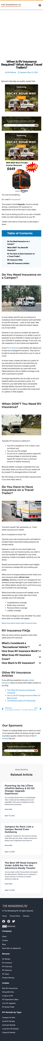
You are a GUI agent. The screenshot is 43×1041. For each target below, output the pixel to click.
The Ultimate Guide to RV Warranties (21, 701)
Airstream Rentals (8, 1025)
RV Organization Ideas (10, 1000)
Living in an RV (7, 996)
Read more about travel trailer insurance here (19, 623)
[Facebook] (3, 921)
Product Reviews (8, 978)
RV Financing (7, 967)
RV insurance (14, 199)
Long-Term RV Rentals (10, 1029)
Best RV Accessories (10, 988)
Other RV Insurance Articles (18, 263)
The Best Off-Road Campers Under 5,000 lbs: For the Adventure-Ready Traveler (21, 865)
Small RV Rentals (8, 1021)
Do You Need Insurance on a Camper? (18, 242)
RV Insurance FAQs (15, 260)
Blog (4, 944)
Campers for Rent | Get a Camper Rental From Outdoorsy (19, 829)
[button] (40, 5)
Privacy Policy (15, 916)
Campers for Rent (8, 1018)
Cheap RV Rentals (8, 1033)
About (4, 936)
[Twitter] (13, 921)
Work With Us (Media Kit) (11, 948)
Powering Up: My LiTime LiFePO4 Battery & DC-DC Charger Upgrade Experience (20, 789)
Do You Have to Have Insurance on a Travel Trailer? (21, 255)
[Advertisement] (21, 32)
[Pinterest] (8, 921)
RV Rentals (6, 959)
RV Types (5, 974)
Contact (5, 940)
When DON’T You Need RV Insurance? (17, 249)
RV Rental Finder (8, 1007)
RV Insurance (7, 963)
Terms (4, 916)
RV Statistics (7, 970)
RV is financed (12, 348)
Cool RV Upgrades (9, 1003)
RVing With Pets (8, 992)
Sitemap (26, 916)
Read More (8, 809)
